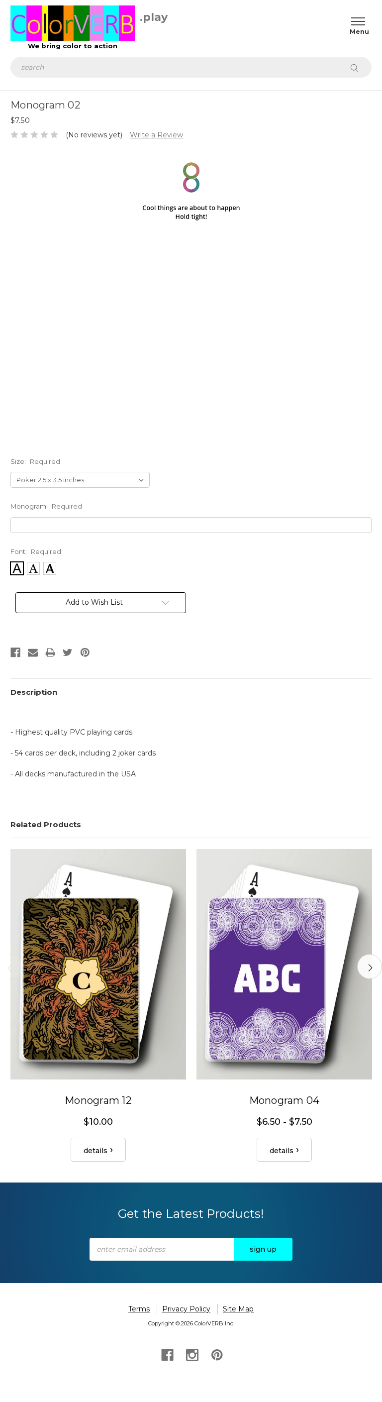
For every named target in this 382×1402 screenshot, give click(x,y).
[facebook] (166, 1354)
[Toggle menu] (356, 21)
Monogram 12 (98, 1100)
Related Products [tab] (45, 824)
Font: (35, 551)
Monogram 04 (284, 1100)
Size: (35, 461)
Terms (139, 1308)
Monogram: (46, 506)
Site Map (238, 1308)
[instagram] (191, 1354)
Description (33, 692)
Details (95, 1150)
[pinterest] (216, 1354)
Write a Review (156, 134)
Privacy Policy (186, 1308)
